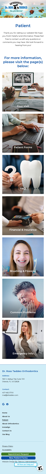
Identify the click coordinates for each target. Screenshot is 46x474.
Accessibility (7, 450)
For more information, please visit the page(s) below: (23, 62)
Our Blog (5, 434)
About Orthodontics (10, 424)
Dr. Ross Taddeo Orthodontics (20, 371)
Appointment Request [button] (18, 454)
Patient (23, 25)
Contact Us (7, 431)
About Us (6, 416)
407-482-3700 (8, 393)
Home (4, 413)
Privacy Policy (7, 446)
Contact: (5, 389)
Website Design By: (10, 462)
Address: (5, 376)
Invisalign (6, 427)
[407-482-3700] (38, 8)
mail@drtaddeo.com (10, 395)
